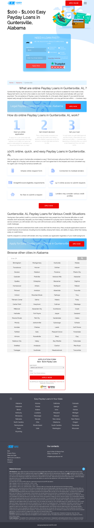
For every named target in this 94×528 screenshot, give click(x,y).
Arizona (37, 403)
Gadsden (17, 277)
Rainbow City (16, 341)
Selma (37, 300)
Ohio (37, 422)
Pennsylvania (18, 425)
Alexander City (37, 309)
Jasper (57, 313)
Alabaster (77, 277)
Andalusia (37, 346)
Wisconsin (75, 428)
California (56, 403)
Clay (77, 336)
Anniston (37, 290)
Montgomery (36, 263)
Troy (77, 295)
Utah (37, 428)
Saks (37, 332)
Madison (37, 272)
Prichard (17, 290)
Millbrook (17, 309)
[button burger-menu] (85, 3)
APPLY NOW (73, 106)
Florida (37, 406)
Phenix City (77, 272)
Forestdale (77, 332)
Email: (27, 55)
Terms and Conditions (13, 457)
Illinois (19, 410)
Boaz (57, 336)
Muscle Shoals (17, 318)
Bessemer (57, 281)
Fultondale (77, 341)
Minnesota (18, 416)
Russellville (37, 336)
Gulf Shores (77, 327)
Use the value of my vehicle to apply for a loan (49, 42)
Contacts (10, 462)
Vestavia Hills (57, 277)
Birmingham (17, 263)
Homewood (17, 286)
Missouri (56, 416)
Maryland (56, 413)
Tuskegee (17, 350)
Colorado (75, 403)
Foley (77, 300)
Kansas (75, 410)
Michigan (75, 413)
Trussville (77, 290)
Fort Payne (37, 313)
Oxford (17, 295)
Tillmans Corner (17, 300)
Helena (57, 300)
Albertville (57, 290)
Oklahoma (56, 422)
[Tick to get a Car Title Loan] (67, 42)
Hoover (36, 267)
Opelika (16, 281)
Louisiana (37, 413)
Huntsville (57, 263)
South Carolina (56, 425)
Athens (37, 286)
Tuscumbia (77, 350)
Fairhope (57, 295)
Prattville (37, 277)
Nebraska (18, 419)
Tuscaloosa (17, 267)
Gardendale (57, 318)
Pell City (37, 318)
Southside (37, 350)
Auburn (77, 267)
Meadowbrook (57, 350)
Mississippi (37, 416)
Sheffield (17, 346)
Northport (57, 286)
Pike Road (77, 346)
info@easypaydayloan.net (54, 456)
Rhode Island (37, 425)
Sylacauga (57, 323)
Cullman (57, 304)
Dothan (57, 267)
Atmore (16, 336)
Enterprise (37, 281)
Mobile (77, 263)
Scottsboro (57, 309)
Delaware (18, 406)
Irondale (17, 327)
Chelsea (37, 327)
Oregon (75, 422)
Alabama (19, 83)
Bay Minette (57, 341)
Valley (37, 341)
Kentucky (18, 413)
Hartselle (17, 313)
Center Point (17, 304)
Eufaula (77, 323)
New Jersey (56, 419)
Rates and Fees (11, 455)
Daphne (77, 281)
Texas (19, 428)
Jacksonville (37, 323)
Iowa (56, 410)
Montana (75, 416)
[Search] (82, 258)
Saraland (77, 313)
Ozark (77, 309)
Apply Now (36, 66)
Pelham (77, 286)
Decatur (17, 272)
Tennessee (75, 425)
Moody (17, 323)
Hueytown (36, 304)
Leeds (57, 327)
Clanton (57, 346)
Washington (56, 428)
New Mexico (75, 419)
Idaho (75, 406)
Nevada (37, 419)
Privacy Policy (51, 58)
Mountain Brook (37, 295)
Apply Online (73, 3)
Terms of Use (57, 58)
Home (11, 83)
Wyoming (18, 431)
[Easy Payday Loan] (14, 3)
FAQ (8, 451)
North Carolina (19, 422)
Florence (57, 272)
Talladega (77, 304)
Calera (77, 318)
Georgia (56, 406)
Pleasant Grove (57, 332)
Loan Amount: (30, 47)
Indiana (37, 410)
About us (10, 460)
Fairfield (17, 332)
